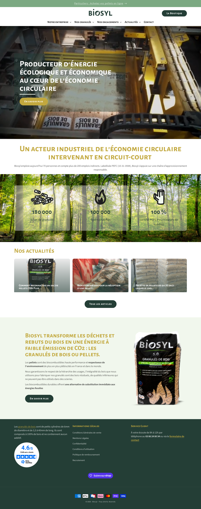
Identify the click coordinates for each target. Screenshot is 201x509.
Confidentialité (79, 443)
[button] (59, 22)
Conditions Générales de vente (87, 432)
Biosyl (94, 502)
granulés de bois (27, 426)
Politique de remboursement (86, 454)
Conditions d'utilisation (83, 449)
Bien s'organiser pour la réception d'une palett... (98, 287)
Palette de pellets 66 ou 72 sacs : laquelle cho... (155, 287)
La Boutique (174, 13)
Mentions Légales (81, 438)
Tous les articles (100, 304)
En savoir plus (33, 101)
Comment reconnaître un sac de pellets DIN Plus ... (38, 287)
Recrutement (79, 460)
